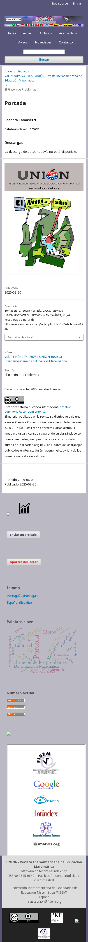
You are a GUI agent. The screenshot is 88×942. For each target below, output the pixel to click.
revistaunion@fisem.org (44, 901)
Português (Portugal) (22, 595)
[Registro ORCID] (8, 734)
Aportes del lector (24, 562)
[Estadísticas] (24, 515)
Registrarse (60, 3)
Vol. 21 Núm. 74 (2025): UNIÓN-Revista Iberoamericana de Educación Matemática (43, 78)
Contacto (66, 42)
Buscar (44, 59)
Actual (27, 33)
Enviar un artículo (23, 535)
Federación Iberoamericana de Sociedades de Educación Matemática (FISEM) (44, 890)
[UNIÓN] (46, 774)
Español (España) (19, 602)
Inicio (12, 33)
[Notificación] (8, 515)
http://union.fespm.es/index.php (44, 871)
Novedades (43, 42)
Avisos (23, 42)
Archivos (45, 33)
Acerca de (66, 33)
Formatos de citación (21, 337)
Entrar (77, 3)
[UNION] (46, 845)
